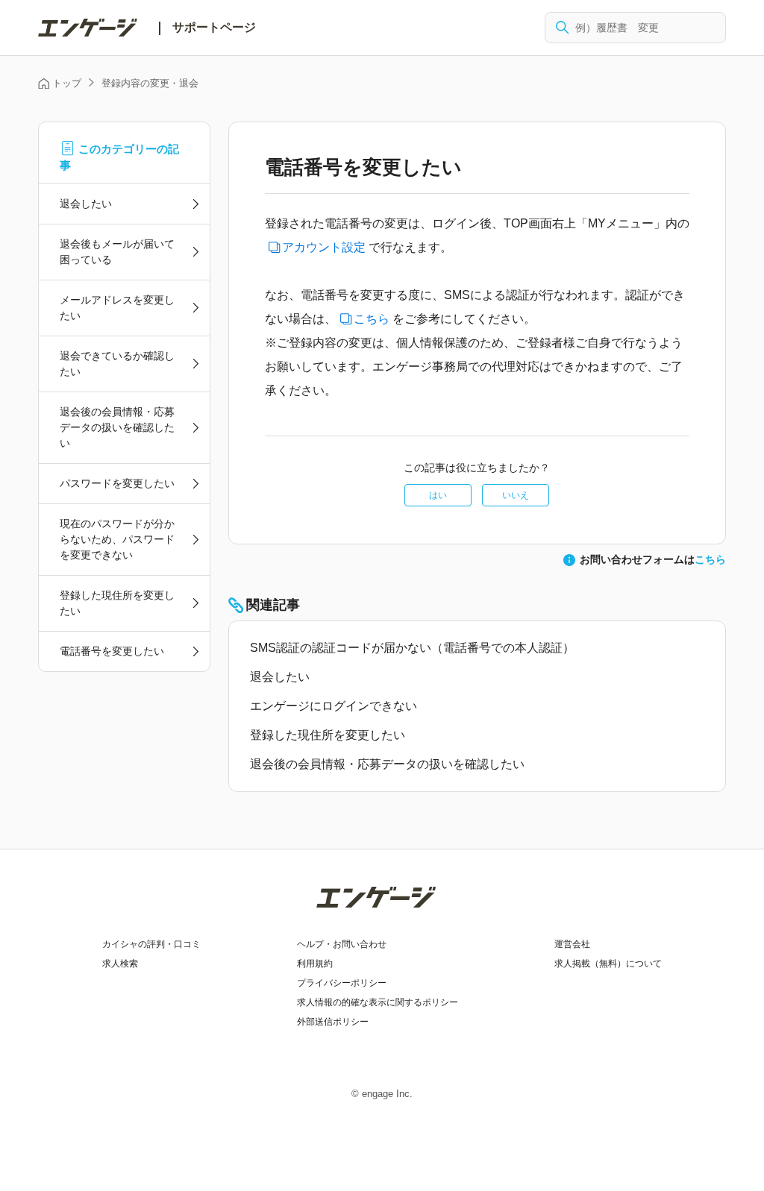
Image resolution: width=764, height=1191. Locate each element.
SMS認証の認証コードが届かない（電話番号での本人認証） (412, 647)
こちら (371, 318)
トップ (66, 83)
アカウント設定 (324, 247)
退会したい (86, 204)
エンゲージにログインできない (333, 706)
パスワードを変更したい (117, 483)
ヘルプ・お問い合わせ (341, 944)
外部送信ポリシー (333, 1021)
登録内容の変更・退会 (149, 83)
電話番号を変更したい (112, 651)
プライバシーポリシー (341, 983)
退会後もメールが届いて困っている (117, 251)
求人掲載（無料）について (608, 963)
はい (438, 495)
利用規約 (315, 963)
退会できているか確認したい (117, 363)
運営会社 (572, 944)
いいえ (515, 495)
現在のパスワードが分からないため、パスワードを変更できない (117, 539)
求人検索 (120, 963)
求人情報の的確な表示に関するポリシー (377, 1002)
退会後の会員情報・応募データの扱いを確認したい (117, 427)
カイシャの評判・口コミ (151, 944)
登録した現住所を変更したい (117, 603)
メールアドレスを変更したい (117, 307)
